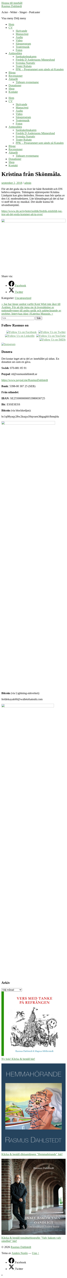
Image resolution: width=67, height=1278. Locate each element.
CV (11, 27)
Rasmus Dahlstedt (11, 6)
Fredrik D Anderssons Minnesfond (35, 59)
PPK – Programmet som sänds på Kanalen (40, 69)
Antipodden (15, 53)
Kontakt (13, 91)
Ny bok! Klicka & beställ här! (18, 1058)
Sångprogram (23, 43)
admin (27, 182)
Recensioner (16, 75)
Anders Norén (20, 1253)
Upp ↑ (35, 1253)
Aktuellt (13, 78)
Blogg (12, 72)
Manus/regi (22, 34)
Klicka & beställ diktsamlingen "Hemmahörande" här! (32, 1154)
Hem (11, 24)
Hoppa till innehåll (11, 2)
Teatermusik (22, 46)
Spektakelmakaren (26, 56)
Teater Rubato (24, 66)
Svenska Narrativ (25, 62)
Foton (19, 50)
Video (19, 40)
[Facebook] (12, 1262)
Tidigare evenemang (27, 82)
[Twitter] (12, 1268)
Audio (19, 37)
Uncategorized (23, 298)
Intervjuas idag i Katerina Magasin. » (32, 313)
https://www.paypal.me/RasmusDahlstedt (24, 380)
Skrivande (21, 30)
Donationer (15, 85)
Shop (11, 88)
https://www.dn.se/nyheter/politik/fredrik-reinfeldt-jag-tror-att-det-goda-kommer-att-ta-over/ (31, 213)
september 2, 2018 (11, 182)
